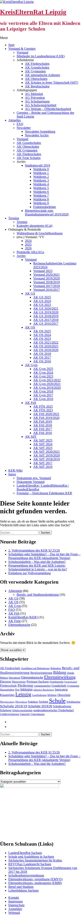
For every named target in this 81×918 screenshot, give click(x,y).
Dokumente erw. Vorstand (34, 478)
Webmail (14, 912)
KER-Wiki (15, 470)
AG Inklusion (34, 94)
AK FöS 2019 (42, 421)
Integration (61, 689)
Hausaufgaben (7, 689)
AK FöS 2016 (42, 433)
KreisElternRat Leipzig (33, 12)
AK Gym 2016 (43, 399)
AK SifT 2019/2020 (46, 455)
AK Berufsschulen (37, 86)
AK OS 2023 (42, 338)
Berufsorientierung (41, 672)
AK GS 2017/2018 (45, 320)
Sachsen (43, 701)
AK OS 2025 (42, 331)
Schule (57, 700)
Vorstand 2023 (42, 271)
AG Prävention (35, 97)
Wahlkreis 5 (41, 188)
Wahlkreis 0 (41, 169)
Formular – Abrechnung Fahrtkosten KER (44, 493)
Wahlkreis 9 (41, 203)
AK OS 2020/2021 (45, 346)
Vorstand (22, 52)
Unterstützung (37, 714)
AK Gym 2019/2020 (47, 387)
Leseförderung (39, 695)
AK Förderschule (10, 668)
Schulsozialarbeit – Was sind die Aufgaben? (37, 562)
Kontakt (13, 897)
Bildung (59, 672)
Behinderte (55, 668)
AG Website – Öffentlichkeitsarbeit (48, 109)
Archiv (21, 256)
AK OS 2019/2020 (45, 350)
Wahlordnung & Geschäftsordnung (40, 233)
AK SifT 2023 (42, 448)
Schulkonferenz (62, 706)
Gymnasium (73, 685)
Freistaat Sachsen (38, 681)
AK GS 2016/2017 (45, 323)
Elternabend (14, 677)
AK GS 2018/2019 (45, 316)
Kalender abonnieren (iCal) (34, 225)
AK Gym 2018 (43, 391)
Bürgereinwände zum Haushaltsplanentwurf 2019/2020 (47, 212)
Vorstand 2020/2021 (46, 274)
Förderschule (8, 685)
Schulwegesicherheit (22, 710)
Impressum (15, 901)
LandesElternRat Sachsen (25, 853)
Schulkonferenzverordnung (26, 875)
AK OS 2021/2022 (45, 342)
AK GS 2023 (42, 305)
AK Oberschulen (36, 79)
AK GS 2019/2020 (45, 312)
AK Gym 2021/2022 (47, 380)
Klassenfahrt (7, 695)
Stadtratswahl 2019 (37, 165)
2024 (28, 241)
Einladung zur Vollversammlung (29, 573)
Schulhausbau (73, 701)
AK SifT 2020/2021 (46, 451)
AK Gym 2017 (43, 395)
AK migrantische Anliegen (42, 75)
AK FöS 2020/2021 (46, 414)
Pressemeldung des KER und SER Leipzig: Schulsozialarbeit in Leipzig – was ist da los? (37, 567)
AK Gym (31, 365)
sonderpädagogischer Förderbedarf (53, 710)
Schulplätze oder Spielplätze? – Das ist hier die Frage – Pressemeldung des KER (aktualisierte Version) (44, 556)
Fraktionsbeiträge (44, 207)
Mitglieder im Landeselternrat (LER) (41, 56)
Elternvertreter (19, 681)
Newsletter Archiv (37, 135)
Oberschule (63, 695)
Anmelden (15, 909)
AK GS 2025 (42, 297)
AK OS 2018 (42, 354)
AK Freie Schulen (28, 158)
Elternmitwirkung (60, 677)
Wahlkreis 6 (41, 192)
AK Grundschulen (37, 67)
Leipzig (23, 694)
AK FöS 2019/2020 (46, 418)
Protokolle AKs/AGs (30, 252)
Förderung (25, 685)
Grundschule (59, 685)
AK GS (30, 293)
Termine (13, 218)
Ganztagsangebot (42, 685)
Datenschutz (16, 905)
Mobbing (51, 695)
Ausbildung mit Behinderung (35, 668)
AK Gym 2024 (43, 372)
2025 (28, 244)
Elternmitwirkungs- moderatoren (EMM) (35, 883)
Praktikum (33, 701)
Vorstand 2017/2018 (46, 286)
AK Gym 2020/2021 (47, 384)
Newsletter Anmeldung (40, 131)
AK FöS (30, 402)
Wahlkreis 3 (41, 180)
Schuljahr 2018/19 (13, 706)
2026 (28, 248)
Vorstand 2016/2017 (46, 289)
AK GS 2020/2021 (45, 308)
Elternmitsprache (19, 625)
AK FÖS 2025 (43, 406)
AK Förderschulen (37, 63)
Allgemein (15, 591)
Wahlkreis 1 (41, 173)
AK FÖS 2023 (43, 410)
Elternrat (5, 681)
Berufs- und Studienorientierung (38, 594)
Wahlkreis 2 (41, 176)
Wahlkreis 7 (41, 195)
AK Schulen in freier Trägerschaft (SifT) (51, 82)
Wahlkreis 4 (41, 184)
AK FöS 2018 (42, 425)
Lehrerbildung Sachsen (23, 890)
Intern (12, 474)
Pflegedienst (21, 702)
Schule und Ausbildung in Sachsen (31, 856)
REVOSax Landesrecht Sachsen (29, 864)
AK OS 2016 (42, 361)
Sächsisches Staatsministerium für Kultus (35, 860)
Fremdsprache (57, 681)
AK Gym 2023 (43, 376)
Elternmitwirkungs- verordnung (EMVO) (35, 879)
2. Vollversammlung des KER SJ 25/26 (34, 550)
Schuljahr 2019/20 (40, 706)
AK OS (30, 327)
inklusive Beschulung (43, 690)
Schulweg (5, 710)
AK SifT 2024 (42, 444)
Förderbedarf (70, 682)
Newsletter (24, 128)
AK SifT (31, 436)
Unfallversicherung (9, 714)
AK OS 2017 (42, 357)
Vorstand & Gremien (22, 48)
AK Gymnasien (35, 71)
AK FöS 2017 (42, 429)
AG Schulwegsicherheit (40, 105)
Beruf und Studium (20, 886)
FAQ (20, 124)
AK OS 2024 (42, 335)
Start (11, 45)
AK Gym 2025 (43, 369)
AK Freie (14, 621)
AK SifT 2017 (42, 463)
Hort (17, 689)
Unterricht (25, 714)
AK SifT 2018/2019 (46, 459)
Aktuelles (14, 120)
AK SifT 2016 (42, 467)
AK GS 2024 (42, 301)
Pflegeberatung (7, 702)
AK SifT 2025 (42, 440)
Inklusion (26, 689)
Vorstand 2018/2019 (46, 282)
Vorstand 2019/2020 (46, 278)
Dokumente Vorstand (30, 482)
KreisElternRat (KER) (23, 617)
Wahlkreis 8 (41, 199)
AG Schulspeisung (37, 101)
